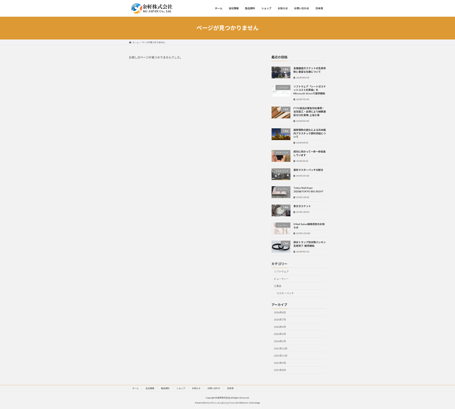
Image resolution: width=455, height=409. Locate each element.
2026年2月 (280, 333)
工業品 (277, 285)
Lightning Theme (228, 402)
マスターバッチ (285, 293)
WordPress (212, 402)
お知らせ (196, 388)
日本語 (230, 388)
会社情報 (150, 388)
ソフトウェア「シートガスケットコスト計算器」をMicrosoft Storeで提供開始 (309, 90)
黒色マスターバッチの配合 (308, 169)
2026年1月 (280, 341)
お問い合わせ (213, 388)
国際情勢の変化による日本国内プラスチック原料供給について (309, 133)
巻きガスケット (302, 205)
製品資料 (165, 388)
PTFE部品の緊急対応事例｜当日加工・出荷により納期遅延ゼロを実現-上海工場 (309, 111)
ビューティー (281, 278)
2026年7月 (280, 319)
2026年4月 (280, 326)
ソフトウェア (281, 271)
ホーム (135, 388)
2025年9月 (280, 362)
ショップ (180, 388)
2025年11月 (280, 355)
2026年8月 (280, 312)
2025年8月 (280, 369)
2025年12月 (280, 348)
